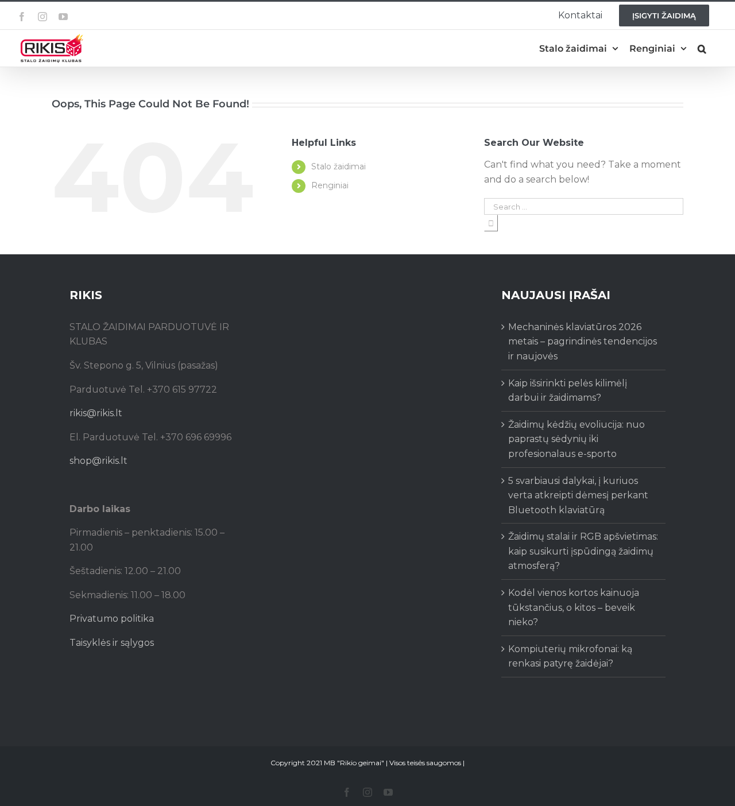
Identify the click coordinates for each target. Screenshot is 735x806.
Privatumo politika (111, 618)
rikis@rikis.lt (95, 413)
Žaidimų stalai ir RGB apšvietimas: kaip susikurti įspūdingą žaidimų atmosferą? (583, 551)
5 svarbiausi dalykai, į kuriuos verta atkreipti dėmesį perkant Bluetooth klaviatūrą (578, 495)
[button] (702, 48)
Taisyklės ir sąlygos (111, 642)
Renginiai (330, 185)
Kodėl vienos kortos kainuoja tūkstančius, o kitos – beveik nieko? (573, 607)
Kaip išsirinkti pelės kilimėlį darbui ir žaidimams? (567, 391)
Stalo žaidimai (338, 166)
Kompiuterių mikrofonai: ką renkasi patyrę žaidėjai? (570, 656)
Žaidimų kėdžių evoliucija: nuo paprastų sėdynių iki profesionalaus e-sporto (576, 439)
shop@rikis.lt (98, 460)
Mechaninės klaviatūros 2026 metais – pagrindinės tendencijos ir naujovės (582, 341)
